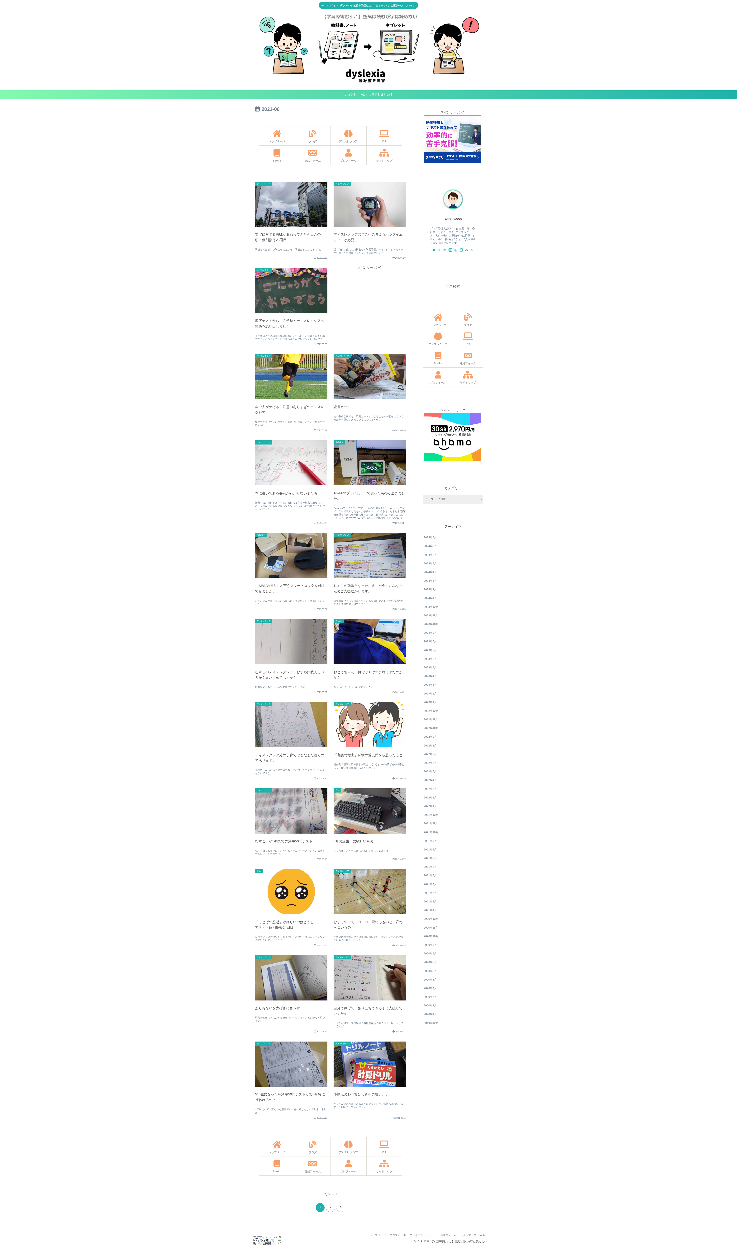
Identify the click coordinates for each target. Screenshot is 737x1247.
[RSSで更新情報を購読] (471, 249)
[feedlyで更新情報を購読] (466, 249)
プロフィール (398, 1235)
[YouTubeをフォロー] (455, 249)
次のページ (330, 1194)
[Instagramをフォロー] (450, 249)
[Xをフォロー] (439, 249)
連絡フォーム (448, 1235)
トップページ (378, 1235)
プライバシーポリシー (423, 1235)
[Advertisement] (369, 297)
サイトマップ (468, 1235)
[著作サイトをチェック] (433, 249)
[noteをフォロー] (461, 249)
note (483, 1235)
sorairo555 (453, 219)
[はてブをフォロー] (444, 249)
